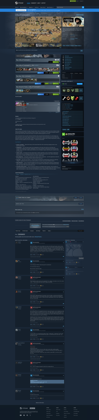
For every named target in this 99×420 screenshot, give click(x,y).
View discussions (65, 122)
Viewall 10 (81, 90)
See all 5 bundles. (18, 96)
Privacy (65, 409)
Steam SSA (48, 411)
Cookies (65, 415)
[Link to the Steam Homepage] (19, 3)
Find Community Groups (66, 125)
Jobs (57, 411)
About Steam (48, 409)
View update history (66, 119)
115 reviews (19, 363)
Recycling (57, 415)
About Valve (58, 409)
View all (82, 209)
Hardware (57, 413)
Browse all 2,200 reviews (40, 402)
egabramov (20, 362)
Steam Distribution (49, 415)
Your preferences (81, 220)
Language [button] (32, 230)
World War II (67, 45)
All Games (16, 13)
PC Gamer (19, 119)
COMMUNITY (34, 3)
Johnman (19, 306)
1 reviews (19, 243)
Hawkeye (19, 374)
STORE (28, 3)
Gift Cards (48, 417)
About (39, 3)
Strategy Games (21, 13)
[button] (17, 7)
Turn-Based (72, 45)
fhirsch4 (19, 390)
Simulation (76, 45)
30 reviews (19, 261)
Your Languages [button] (21, 234)
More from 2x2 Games (24, 197)
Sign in (17, 50)
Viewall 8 (81, 98)
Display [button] (49, 230)
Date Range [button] (38, 230)
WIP (19, 260)
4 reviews (19, 330)
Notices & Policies (67, 413)
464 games (19, 344)
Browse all (57, 101)
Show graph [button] (80, 230)
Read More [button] (81, 258)
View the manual (65, 117)
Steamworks (48, 413)
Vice (16, 122)
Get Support (76, 413)
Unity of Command (69, 108)
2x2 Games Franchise (28, 13)
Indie (79, 45)
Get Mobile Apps (76, 411)
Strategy (64, 45)
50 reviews (19, 292)
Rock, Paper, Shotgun (18, 125)
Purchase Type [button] (25, 230)
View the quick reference (67, 116)
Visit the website (65, 111)
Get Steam (75, 409)
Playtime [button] (44, 230)
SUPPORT (43, 3)
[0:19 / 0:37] (38, 30)
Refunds (65, 417)
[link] (48, 73)
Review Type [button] (18, 230)
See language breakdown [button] (67, 220)
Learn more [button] (80, 83)
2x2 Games (72, 38)
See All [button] (57, 112)
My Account (76, 415)
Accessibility (66, 411)
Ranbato (19, 291)
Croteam (76, 38)
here (34, 212)
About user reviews (75, 220)
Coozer (19, 329)
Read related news (66, 120)
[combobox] (69, 7)
